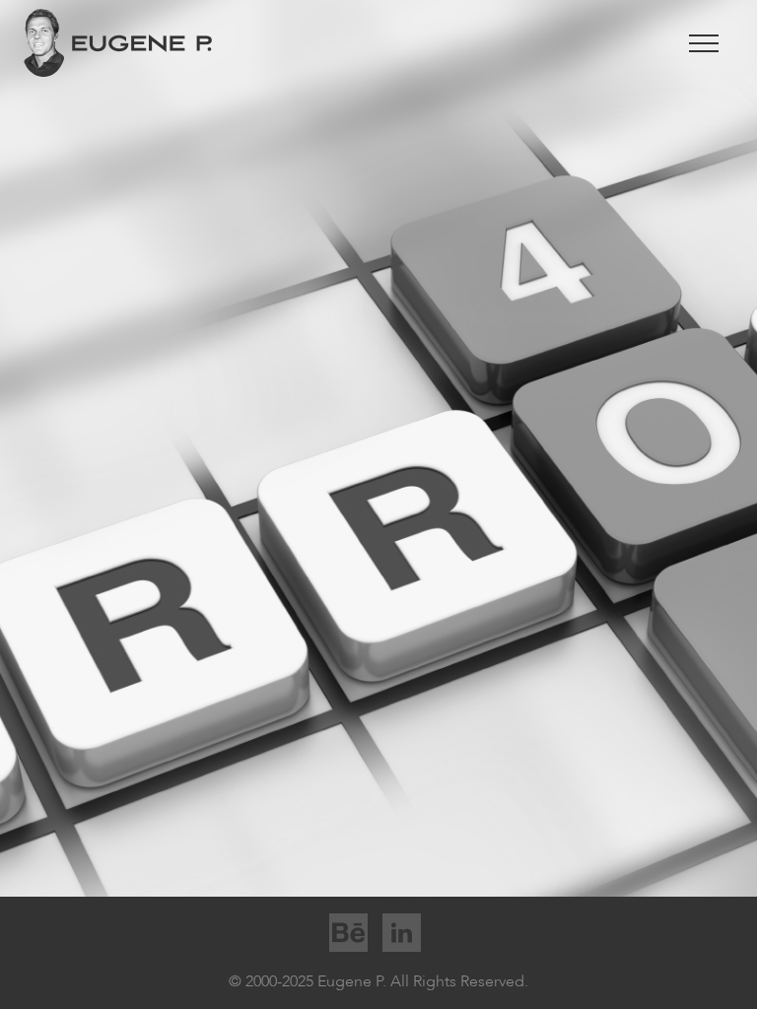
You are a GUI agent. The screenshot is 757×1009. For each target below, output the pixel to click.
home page (518, 498)
